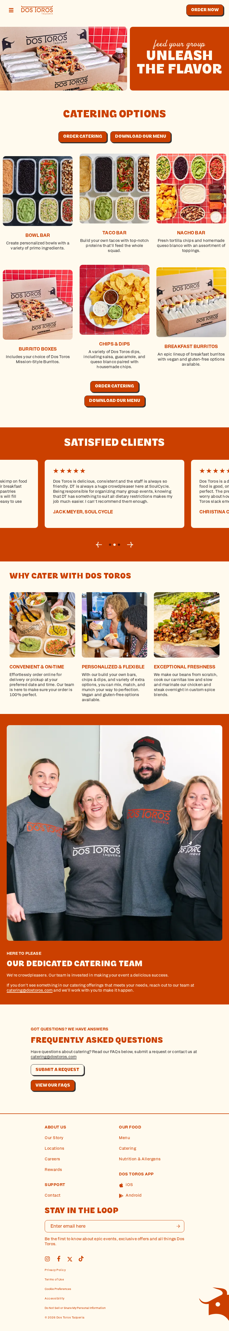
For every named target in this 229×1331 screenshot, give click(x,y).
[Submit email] (178, 1226)
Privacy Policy (55, 1270)
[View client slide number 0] (110, 545)
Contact (53, 1196)
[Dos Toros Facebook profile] (58, 1260)
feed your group (179, 44)
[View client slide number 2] (119, 545)
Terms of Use (54, 1279)
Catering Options (114, 115)
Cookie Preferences (58, 1289)
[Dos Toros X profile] (70, 1260)
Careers (52, 1159)
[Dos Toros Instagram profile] (47, 1260)
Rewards (53, 1170)
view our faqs (52, 1085)
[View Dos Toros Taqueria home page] (37, 10)
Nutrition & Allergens (140, 1159)
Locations (55, 1149)
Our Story (54, 1138)
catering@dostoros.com (30, 991)
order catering (82, 136)
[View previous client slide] (98, 544)
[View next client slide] (130, 544)
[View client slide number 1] (114, 545)
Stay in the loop (81, 1211)
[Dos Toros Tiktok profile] (81, 1260)
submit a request (57, 1070)
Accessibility (55, 1298)
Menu (124, 1138)
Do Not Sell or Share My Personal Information (75, 1308)
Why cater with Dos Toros (70, 576)
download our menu (140, 136)
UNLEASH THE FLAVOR (179, 63)
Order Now (205, 10)
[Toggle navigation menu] (11, 10)
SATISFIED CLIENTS (114, 443)
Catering (127, 1149)
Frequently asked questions (97, 1041)
